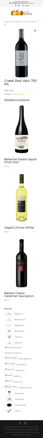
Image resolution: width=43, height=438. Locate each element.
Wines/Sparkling (16, 21)
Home (6, 21)
